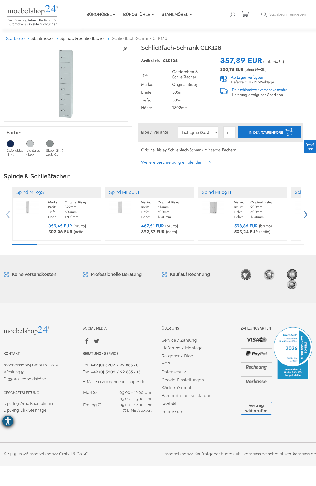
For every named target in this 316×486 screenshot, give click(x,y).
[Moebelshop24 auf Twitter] (96, 341)
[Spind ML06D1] (120, 204)
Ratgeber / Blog (177, 355)
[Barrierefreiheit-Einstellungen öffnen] (7, 421)
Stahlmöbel (175, 14)
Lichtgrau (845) (33, 152)
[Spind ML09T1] (213, 204)
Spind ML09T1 (216, 192)
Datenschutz (174, 371)
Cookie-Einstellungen (183, 379)
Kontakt (169, 403)
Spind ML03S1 (31, 192)
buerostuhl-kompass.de (244, 453)
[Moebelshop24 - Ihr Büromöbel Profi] (39, 15)
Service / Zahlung (179, 340)
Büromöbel (99, 14)
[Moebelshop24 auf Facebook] (87, 341)
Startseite (17, 38)
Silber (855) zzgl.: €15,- (54, 152)
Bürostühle (137, 14)
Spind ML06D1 (124, 192)
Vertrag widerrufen (256, 408)
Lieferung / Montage (182, 347)
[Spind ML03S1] (27, 204)
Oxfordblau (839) (15, 152)
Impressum (172, 411)
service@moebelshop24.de (120, 381)
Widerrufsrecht (176, 387)
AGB (166, 363)
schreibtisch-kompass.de (292, 453)
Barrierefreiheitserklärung (187, 395)
